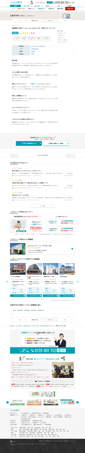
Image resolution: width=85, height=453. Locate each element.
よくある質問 (43, 422)
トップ (19, 20)
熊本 (39, 436)
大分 (46, 436)
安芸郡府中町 (41, 310)
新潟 (46, 431)
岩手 (32, 427)
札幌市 (24, 427)
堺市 (26, 432)
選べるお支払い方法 (25, 418)
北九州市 (24, 436)
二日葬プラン (33, 415)
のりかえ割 (23, 416)
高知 (49, 434)
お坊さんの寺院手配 (58, 416)
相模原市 (36, 429)
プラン (65, 20)
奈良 (45, 432)
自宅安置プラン (68, 415)
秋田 (43, 427)
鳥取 (38, 434)
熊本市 (42, 436)
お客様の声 (35, 422)
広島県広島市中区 (35, 48)
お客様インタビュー (25, 422)
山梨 (57, 431)
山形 (46, 427)
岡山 (28, 434)
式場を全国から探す (25, 420)
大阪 (20, 432)
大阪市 (23, 432)
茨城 (57, 429)
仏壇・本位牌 (26, 6)
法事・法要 (37, 6)
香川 (56, 434)
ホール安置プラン (58, 415)
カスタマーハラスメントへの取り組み (61, 440)
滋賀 (48, 432)
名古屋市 (24, 431)
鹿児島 (54, 436)
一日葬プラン (65, 39)
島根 (42, 434)
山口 (35, 434)
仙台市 (38, 427)
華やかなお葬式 (32, 416)
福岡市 (28, 436)
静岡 (28, 431)
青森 (28, 427)
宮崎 (50, 436)
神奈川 (24, 429)
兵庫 (38, 432)
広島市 (14, 310)
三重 (43, 431)
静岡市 (31, 431)
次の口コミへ (70, 155)
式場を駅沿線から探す (38, 420)
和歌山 (52, 432)
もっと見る (42, 206)
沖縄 (58, 436)
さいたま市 (44, 429)
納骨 (59, 6)
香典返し (48, 6)
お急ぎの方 (70, 8)
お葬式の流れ (46, 413)
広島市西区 (26, 310)
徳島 (45, 434)
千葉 (49, 429)
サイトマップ (72, 440)
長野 (54, 431)
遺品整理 (70, 6)
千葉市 (52, 429)
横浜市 (27, 429)
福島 (50, 427)
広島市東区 (33, 310)
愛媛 (52, 434)
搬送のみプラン (68, 416)
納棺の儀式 (48, 416)
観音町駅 (33, 51)
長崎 (32, 436)
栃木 (64, 429)
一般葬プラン (41, 415)
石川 (64, 431)
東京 (20, 429)
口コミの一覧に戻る (42, 155)
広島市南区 (20, 310)
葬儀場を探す (35, 20)
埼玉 (40, 429)
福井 (61, 431)
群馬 (60, 429)
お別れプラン (49, 415)
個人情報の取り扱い (48, 440)
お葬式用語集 (48, 424)
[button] (7, 282)
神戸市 (40, 432)
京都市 (33, 432)
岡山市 (30, 434)
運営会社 (41, 440)
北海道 (20, 427)
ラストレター (41, 416)
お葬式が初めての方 (36, 413)
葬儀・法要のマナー (38, 424)
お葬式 (15, 6)
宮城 (36, 427)
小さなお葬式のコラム (26, 424)
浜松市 (35, 431)
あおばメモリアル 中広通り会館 (38, 46)
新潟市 (49, 431)
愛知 (20, 431)
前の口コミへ (15, 155)
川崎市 (31, 429)
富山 (68, 431)
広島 (20, 434)
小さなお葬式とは (25, 413)
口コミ (50, 20)
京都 (30, 432)
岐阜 (39, 431)
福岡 (20, 436)
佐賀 (36, 436)
